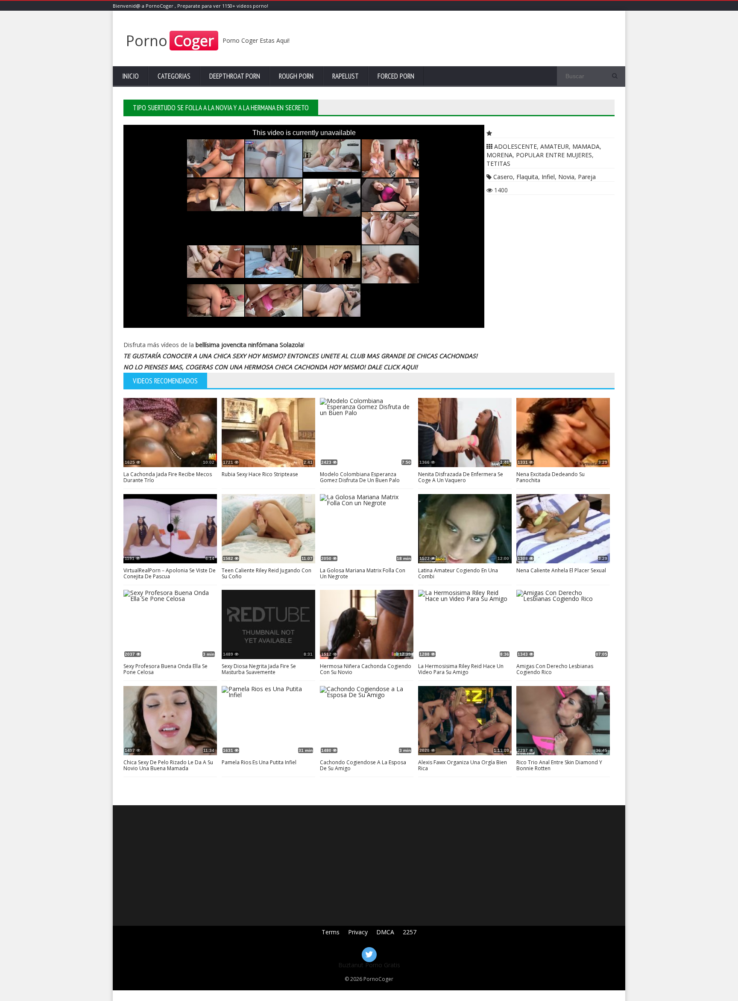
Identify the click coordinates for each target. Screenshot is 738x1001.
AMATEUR (554, 146)
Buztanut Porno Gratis (369, 965)
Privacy (358, 932)
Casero (503, 177)
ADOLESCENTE (515, 146)
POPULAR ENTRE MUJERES (554, 155)
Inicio (130, 76)
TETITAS (498, 163)
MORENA (499, 155)
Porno (170, 40)
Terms (331, 932)
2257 (409, 932)
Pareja (587, 177)
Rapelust (345, 76)
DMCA (385, 932)
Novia (566, 177)
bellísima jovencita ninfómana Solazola (249, 345)
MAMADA (586, 146)
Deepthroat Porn (234, 76)
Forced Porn (396, 76)
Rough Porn (296, 76)
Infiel (548, 177)
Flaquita (527, 177)
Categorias (174, 76)
